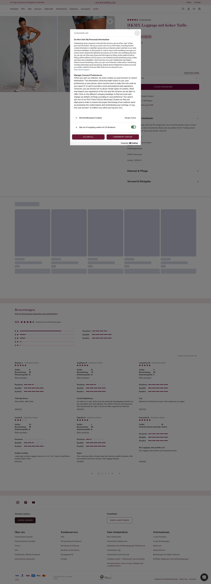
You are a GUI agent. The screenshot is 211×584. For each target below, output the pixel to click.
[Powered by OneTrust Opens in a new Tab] (130, 143)
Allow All (88, 137)
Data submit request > (82, 70)
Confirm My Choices (122, 137)
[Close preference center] (137, 33)
